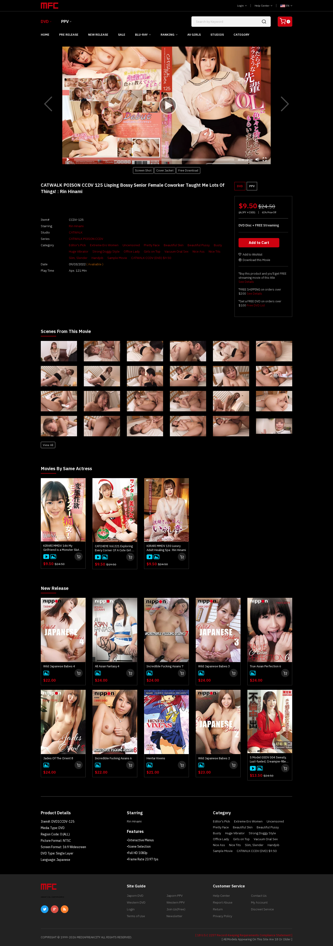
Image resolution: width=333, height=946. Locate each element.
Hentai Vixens (156, 758)
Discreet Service (262, 909)
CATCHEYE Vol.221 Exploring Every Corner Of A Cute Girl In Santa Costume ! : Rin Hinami (114, 548)
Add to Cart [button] (259, 242)
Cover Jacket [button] (165, 170)
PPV (65, 21)
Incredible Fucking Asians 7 (165, 666)
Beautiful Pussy (199, 245)
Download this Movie (256, 260)
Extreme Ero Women (104, 245)
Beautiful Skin (173, 245)
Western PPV (175, 902)
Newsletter (174, 916)
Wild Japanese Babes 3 (214, 666)
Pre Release (68, 35)
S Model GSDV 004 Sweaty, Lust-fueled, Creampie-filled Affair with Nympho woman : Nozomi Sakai (269, 759)
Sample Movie (117, 258)
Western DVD (136, 902)
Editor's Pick (77, 245)
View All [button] (48, 445)
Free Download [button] (188, 170)
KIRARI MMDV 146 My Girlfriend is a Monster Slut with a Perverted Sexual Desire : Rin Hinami (61, 548)
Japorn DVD (135, 896)
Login (240, 5)
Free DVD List (256, 305)
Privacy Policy (222, 916)
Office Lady (132, 251)
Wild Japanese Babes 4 (59, 666)
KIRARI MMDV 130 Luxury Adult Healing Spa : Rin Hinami (166, 548)
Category (241, 35)
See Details (246, 282)
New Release (98, 35)
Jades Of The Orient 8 (58, 758)
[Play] (166, 105)
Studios (217, 35)
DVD (45, 21)
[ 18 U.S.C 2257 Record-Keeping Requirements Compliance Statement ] (243, 935)
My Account (259, 902)
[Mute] (257, 159)
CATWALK (75, 232)
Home (45, 35)
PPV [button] (252, 186)
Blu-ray (141, 35)
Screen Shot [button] (143, 170)
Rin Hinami (76, 226)
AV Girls (194, 35)
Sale (121, 35)
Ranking (167, 35)
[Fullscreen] (265, 159)
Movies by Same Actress (66, 468)
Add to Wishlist (252, 254)
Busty (218, 245)
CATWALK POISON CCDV (86, 239)
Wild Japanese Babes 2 (214, 758)
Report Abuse (222, 902)
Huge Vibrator (78, 251)
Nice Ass (199, 251)
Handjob (97, 258)
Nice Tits (214, 251)
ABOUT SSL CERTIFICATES (52, 897)
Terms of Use (136, 916)
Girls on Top (152, 251)
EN (287, 5)
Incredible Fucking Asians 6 (113, 758)
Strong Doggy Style (106, 251)
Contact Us (259, 896)
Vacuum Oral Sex (176, 251)
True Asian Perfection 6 (265, 666)
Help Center (262, 5)
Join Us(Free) (175, 909)
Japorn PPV (174, 896)
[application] (166, 105)
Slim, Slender (78, 258)
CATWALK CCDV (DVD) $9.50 (151, 258)
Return (218, 909)
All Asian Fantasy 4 (107, 666)
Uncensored (131, 245)
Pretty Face (152, 245)
